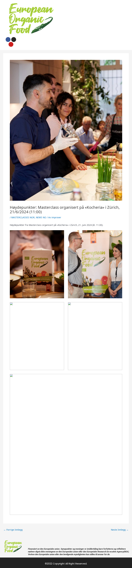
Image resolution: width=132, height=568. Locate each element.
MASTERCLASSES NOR (23, 217)
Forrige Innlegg (13, 530)
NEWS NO (41, 217)
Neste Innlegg (119, 530)
